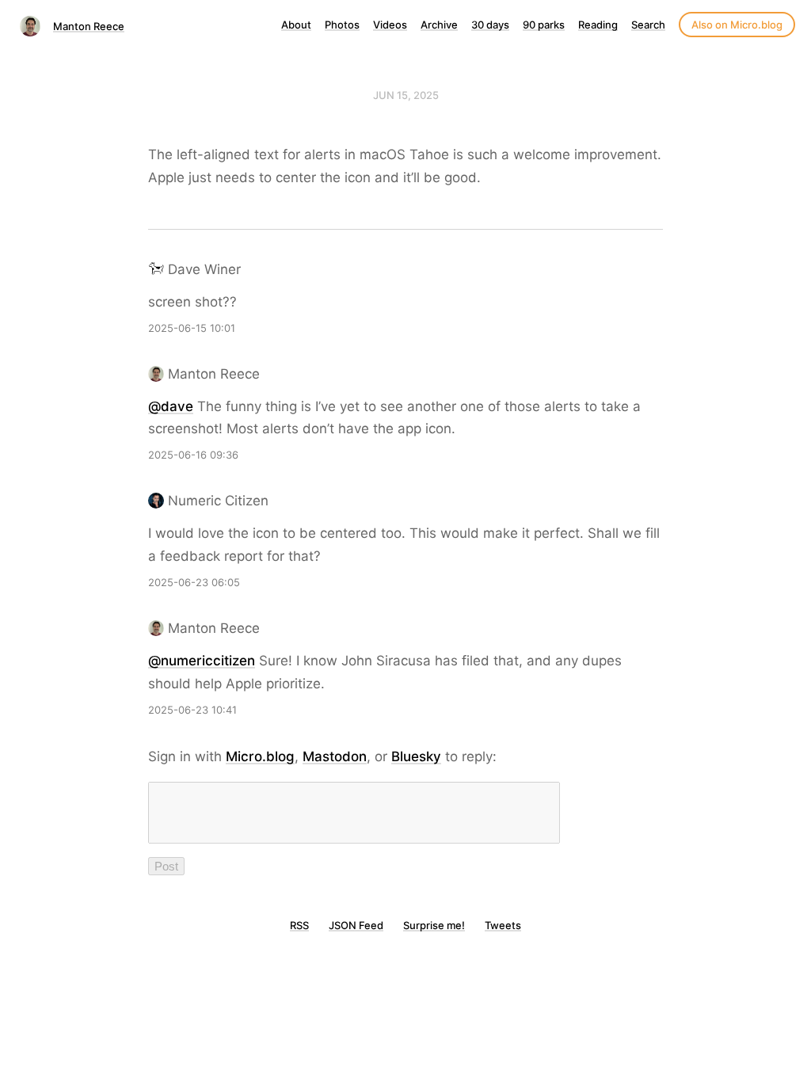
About (296, 24)
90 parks (544, 24)
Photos (342, 24)
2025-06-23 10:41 (192, 709)
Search (648, 24)
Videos (390, 24)
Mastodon (335, 756)
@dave (170, 406)
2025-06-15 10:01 (191, 328)
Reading (598, 24)
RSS (299, 925)
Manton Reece (88, 26)
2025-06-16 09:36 (193, 454)
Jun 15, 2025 (406, 95)
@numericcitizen (201, 661)
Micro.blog (260, 756)
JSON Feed (356, 925)
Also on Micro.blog (736, 24)
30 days (490, 24)
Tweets (503, 925)
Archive (439, 24)
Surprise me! (434, 925)
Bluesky (416, 756)
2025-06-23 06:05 (194, 582)
